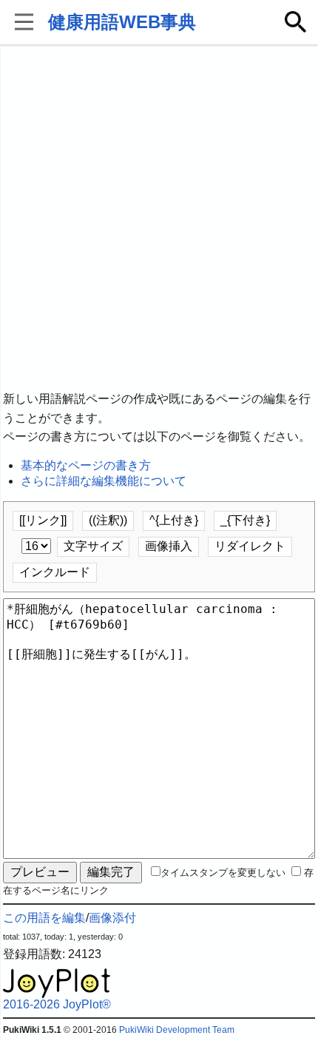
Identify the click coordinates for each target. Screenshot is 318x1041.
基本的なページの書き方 (86, 465)
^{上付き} (173, 520)
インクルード (54, 572)
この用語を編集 (44, 917)
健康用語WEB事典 (122, 22)
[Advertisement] (159, 218)
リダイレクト (249, 546)
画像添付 (112, 917)
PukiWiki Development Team (176, 1030)
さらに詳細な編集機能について (103, 481)
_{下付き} (245, 520)
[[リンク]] (43, 520)
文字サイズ (93, 546)
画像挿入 (168, 546)
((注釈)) (108, 520)
